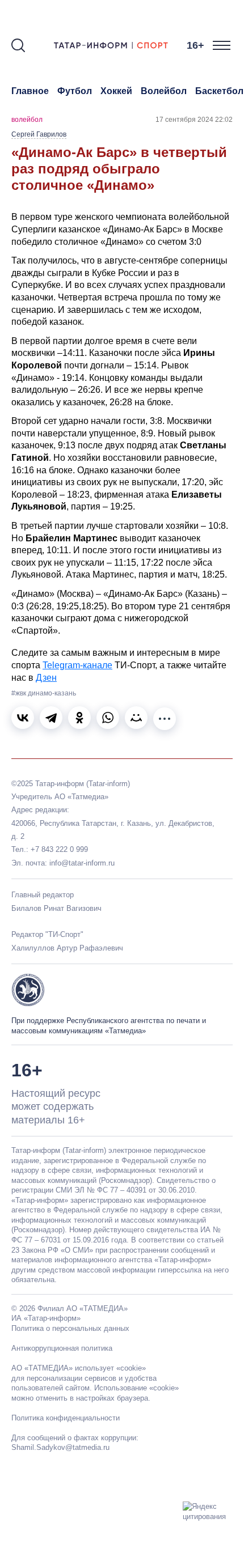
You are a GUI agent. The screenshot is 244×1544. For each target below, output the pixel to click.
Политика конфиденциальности (65, 1418)
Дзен (46, 677)
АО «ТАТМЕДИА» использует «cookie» (78, 1368)
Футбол (74, 91)
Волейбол (164, 91)
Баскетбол (219, 91)
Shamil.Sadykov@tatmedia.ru (60, 1447)
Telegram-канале (77, 665)
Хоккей (116, 91)
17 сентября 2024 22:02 (194, 120)
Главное (30, 91)
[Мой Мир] (136, 717)
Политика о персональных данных (70, 1328)
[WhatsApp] (107, 717)
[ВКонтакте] (22, 717)
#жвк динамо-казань (43, 693)
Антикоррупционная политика (61, 1348)
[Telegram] (51, 717)
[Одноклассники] (79, 717)
